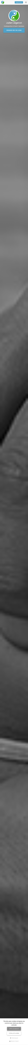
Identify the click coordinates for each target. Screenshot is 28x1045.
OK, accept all (15, 1029)
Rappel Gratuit (19, 2)
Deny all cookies (14, 1033)
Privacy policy (15, 1041)
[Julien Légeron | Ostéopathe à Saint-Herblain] (2, 2)
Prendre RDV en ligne (14, 30)
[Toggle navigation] (26, 2)
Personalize (14, 1038)
